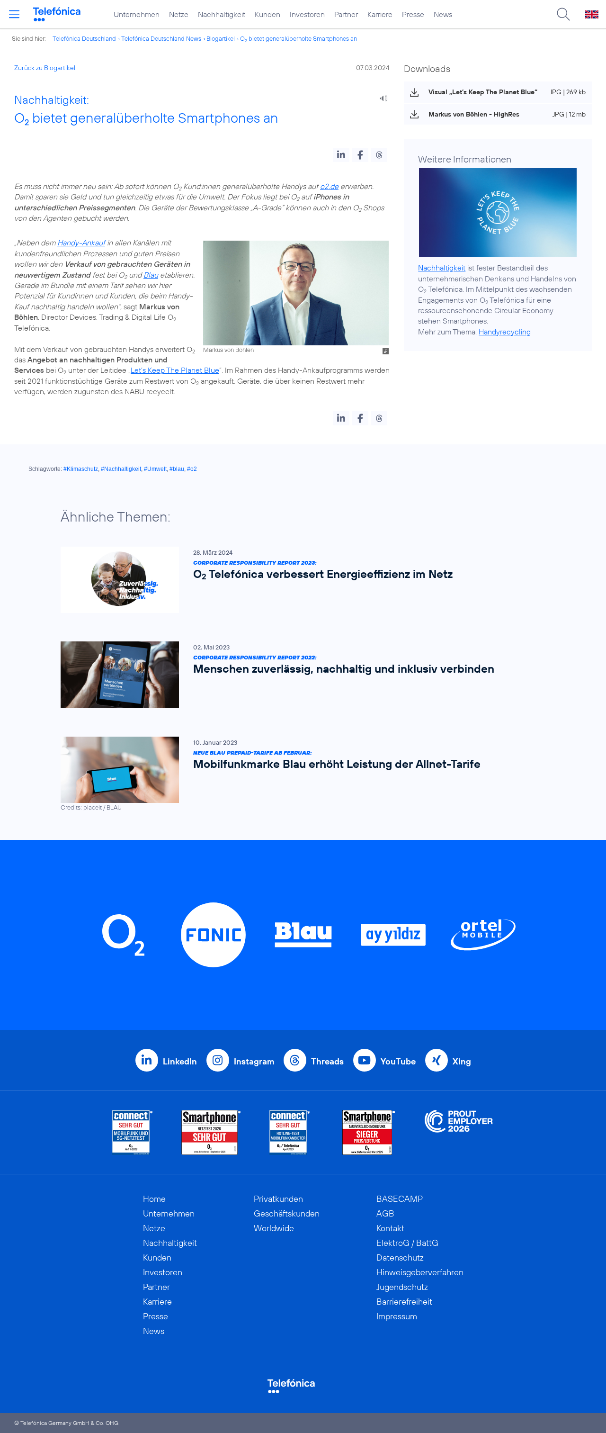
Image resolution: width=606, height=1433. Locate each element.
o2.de (329, 186)
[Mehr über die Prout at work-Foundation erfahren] (459, 1132)
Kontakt (390, 1228)
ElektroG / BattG (407, 1242)
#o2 (192, 469)
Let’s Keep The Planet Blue (175, 370)
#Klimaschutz (80, 469)
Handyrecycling (505, 331)
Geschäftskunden (287, 1213)
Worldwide (274, 1228)
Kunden (267, 14)
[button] (341, 155)
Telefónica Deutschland (84, 38)
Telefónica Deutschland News (161, 38)
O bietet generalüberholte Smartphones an (298, 38)
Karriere (379, 14)
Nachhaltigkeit (221, 14)
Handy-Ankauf (81, 242)
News (443, 14)
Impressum (396, 1316)
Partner (346, 14)
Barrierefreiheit (404, 1301)
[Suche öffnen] (563, 14)
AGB (385, 1213)
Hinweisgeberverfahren (419, 1272)
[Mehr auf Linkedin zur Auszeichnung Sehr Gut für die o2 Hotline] (290, 1132)
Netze (178, 14)
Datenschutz (400, 1257)
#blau (176, 469)
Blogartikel (220, 38)
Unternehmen (137, 14)
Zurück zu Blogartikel (44, 67)
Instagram (254, 1061)
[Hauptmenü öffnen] (14, 14)
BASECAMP (399, 1198)
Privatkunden (278, 1198)
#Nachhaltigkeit (121, 469)
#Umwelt (155, 469)
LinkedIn (180, 1061)
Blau (150, 274)
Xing (462, 1061)
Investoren (307, 14)
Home (154, 1198)
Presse (413, 14)
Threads (327, 1061)
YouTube (398, 1061)
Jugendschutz (402, 1286)
